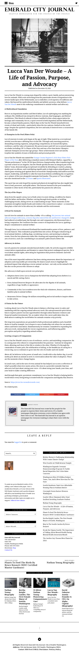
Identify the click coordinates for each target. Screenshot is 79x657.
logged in (18, 442)
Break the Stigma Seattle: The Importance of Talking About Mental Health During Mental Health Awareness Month (58, 532)
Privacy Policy (55, 649)
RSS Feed (28, 649)
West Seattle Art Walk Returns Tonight (57, 463)
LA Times (29, 178)
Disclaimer (43, 649)
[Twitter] (76, 3)
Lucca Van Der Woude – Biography (53, 592)
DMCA (35, 649)
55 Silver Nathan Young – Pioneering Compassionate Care (40, 595)
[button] (34, 453)
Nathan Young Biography (52, 503)
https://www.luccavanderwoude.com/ (25, 382)
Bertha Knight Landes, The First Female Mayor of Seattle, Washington (24, 597)
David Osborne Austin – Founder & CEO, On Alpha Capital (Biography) (67, 598)
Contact (21, 649)
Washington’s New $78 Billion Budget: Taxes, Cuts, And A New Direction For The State (58, 479)
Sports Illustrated (43, 178)
